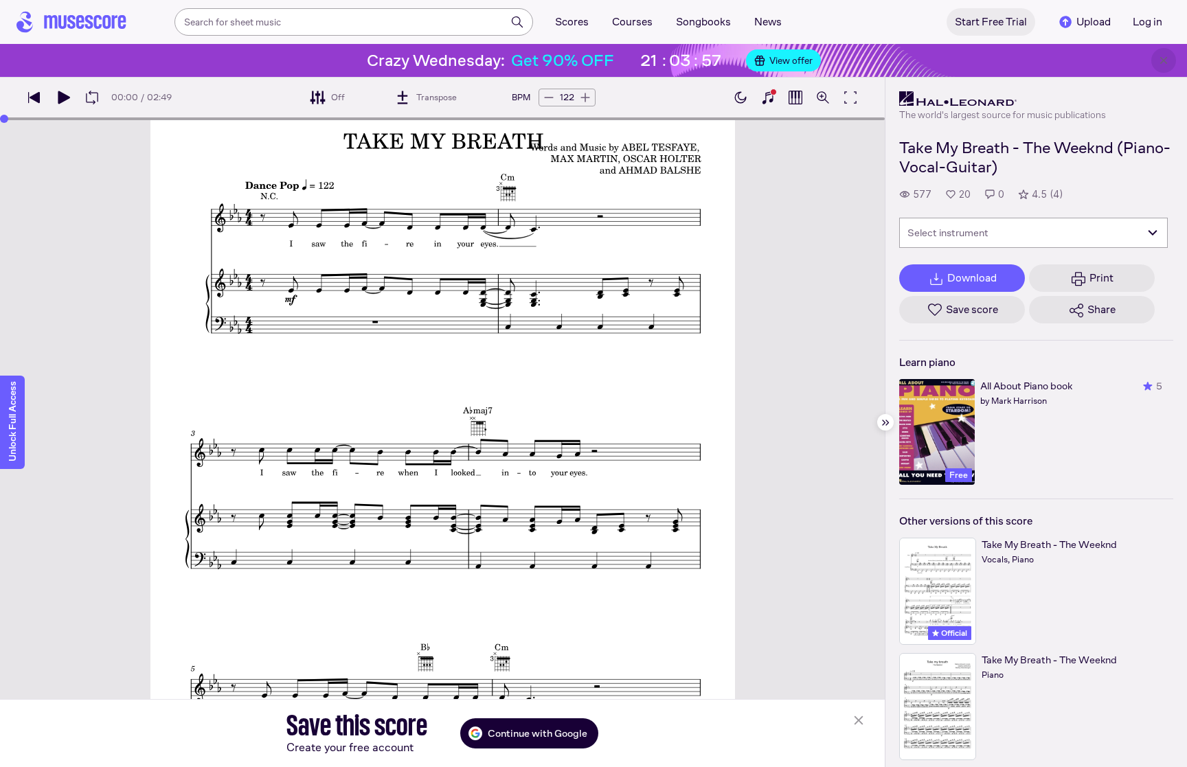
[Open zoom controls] (823, 97)
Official (953, 633)
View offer (791, 60)
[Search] (517, 22)
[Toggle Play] (63, 97)
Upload (1093, 21)
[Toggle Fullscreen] (850, 97)
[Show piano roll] (795, 97)
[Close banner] (1163, 60)
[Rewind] (34, 97)
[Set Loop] (92, 97)
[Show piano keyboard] (768, 97)
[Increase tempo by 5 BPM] (585, 97)
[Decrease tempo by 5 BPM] (549, 97)
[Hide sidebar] (885, 422)
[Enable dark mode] (740, 97)
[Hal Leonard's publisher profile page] (1002, 98)
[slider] (4, 119)
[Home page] (71, 22)
